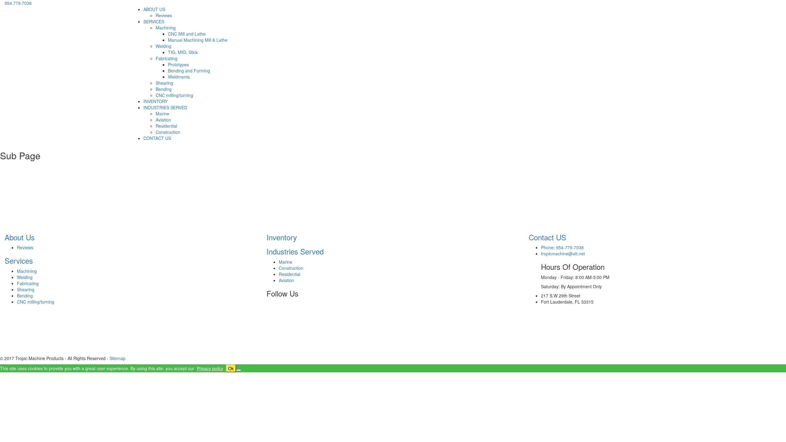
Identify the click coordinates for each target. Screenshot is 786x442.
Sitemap (118, 358)
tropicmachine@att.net (563, 253)
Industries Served (295, 251)
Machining (166, 28)
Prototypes (178, 64)
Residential (166, 126)
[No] (238, 370)
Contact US (547, 237)
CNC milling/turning (174, 95)
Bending (164, 89)
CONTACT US (157, 138)
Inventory (282, 237)
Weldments (179, 77)
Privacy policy (210, 368)
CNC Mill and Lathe (187, 34)
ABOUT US (154, 9)
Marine (162, 113)
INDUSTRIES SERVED (165, 107)
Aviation (163, 120)
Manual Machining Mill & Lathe (198, 40)
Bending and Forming (189, 71)
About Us (20, 237)
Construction (168, 132)
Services (19, 260)
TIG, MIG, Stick (183, 52)
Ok (231, 368)
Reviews (164, 15)
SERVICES (153, 21)
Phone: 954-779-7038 (562, 247)
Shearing (164, 83)
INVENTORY (155, 101)
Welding (163, 46)
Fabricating (166, 58)
